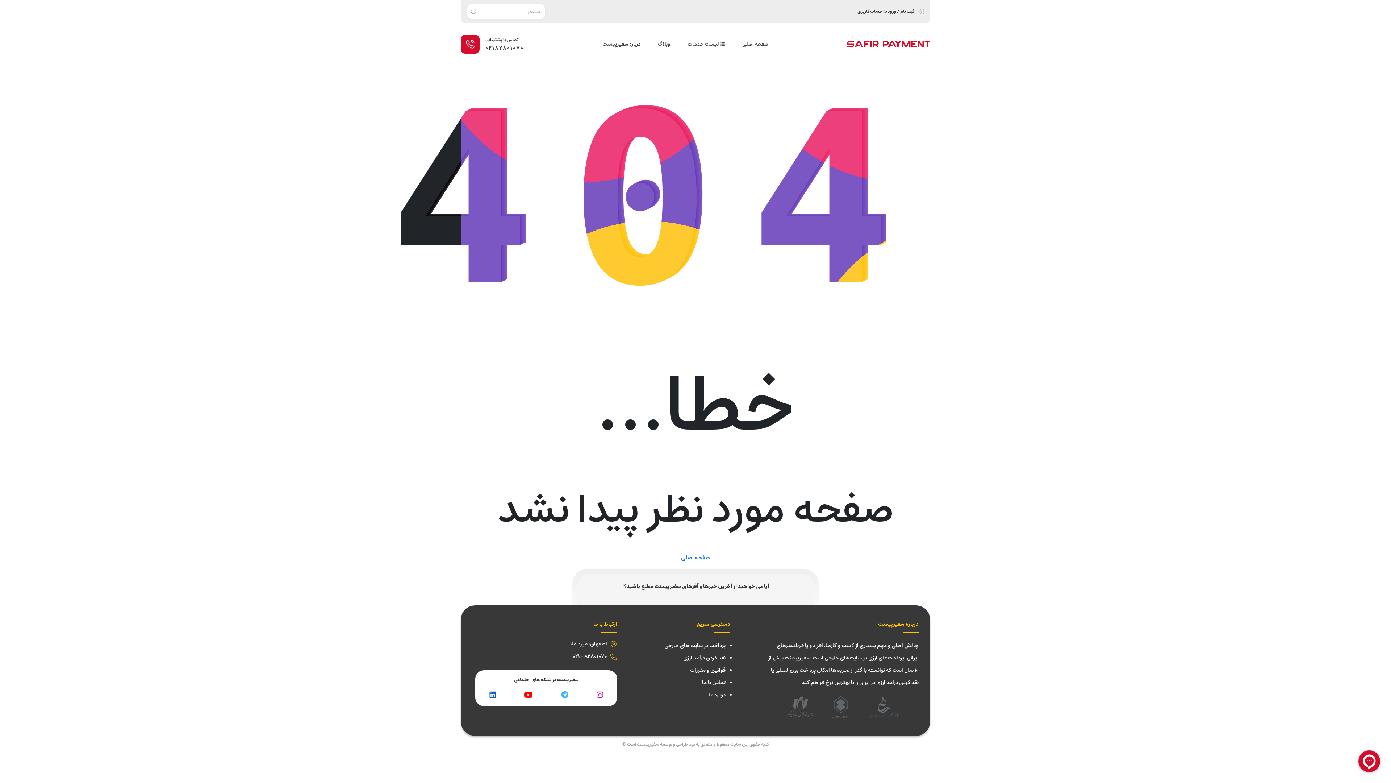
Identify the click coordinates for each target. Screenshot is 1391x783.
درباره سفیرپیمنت (621, 44)
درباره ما (717, 695)
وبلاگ (664, 44)
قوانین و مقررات (708, 670)
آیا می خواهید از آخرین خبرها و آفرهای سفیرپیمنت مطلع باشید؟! (695, 586)
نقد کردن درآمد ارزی (704, 658)
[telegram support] (528, 694)
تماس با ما (714, 682)
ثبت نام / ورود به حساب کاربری (885, 11)
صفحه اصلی (755, 44)
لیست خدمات (703, 44)
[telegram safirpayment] (564, 694)
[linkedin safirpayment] (492, 694)
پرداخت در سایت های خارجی (695, 645)
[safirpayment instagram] (600, 694)
